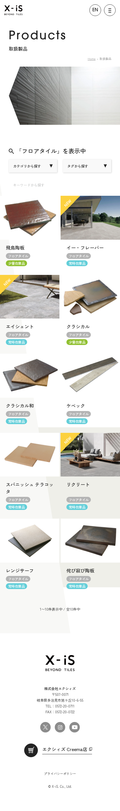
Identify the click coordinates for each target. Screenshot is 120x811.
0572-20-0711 (65, 705)
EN (95, 10)
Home (92, 58)
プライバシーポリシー (60, 773)
